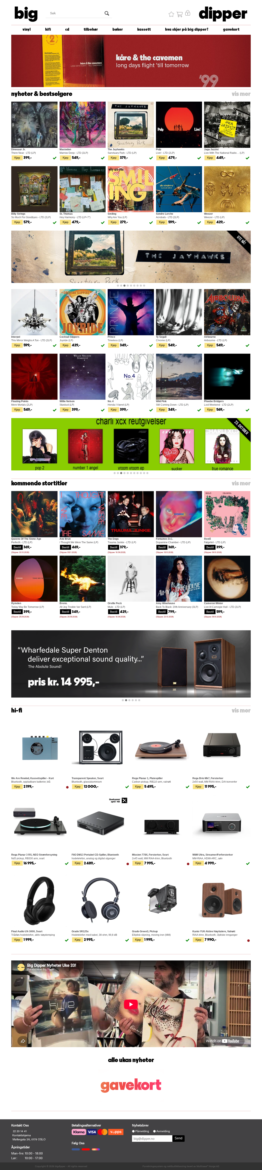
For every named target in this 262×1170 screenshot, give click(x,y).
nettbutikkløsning (176, 1166)
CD (67, 29)
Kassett (144, 29)
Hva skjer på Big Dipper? (187, 29)
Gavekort (231, 29)
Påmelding (142, 1131)
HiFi (48, 29)
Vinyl (27, 29)
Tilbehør (91, 29)
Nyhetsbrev (140, 1125)
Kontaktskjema (21, 1135)
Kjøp (17, 157)
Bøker (118, 29)
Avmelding (163, 1131)
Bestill (17, 547)
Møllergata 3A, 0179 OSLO (29, 1139)
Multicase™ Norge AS (207, 1166)
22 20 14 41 (20, 1131)
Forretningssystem (152, 1166)
